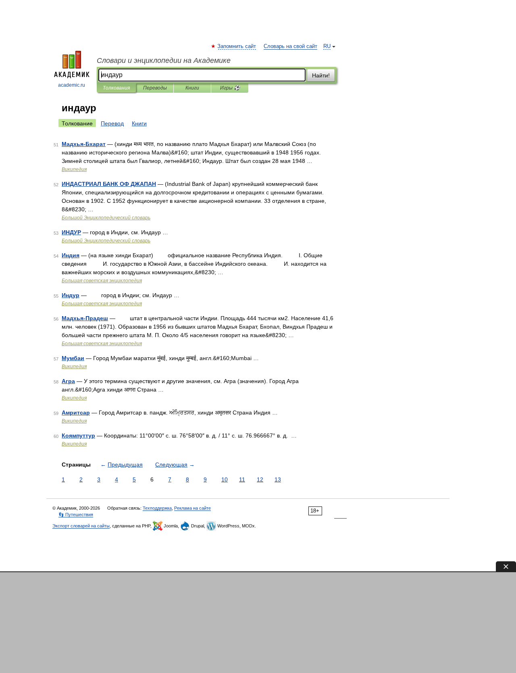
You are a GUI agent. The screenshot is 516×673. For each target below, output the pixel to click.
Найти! (321, 75)
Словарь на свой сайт (290, 46)
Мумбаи (73, 358)
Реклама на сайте (192, 508)
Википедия (74, 169)
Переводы (155, 88)
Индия (70, 255)
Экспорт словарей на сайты (81, 525)
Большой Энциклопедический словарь (106, 218)
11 (242, 479)
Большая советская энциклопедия (102, 280)
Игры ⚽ (230, 88)
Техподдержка (157, 508)
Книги (192, 88)
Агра (68, 381)
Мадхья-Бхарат (84, 144)
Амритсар (76, 412)
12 (260, 479)
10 (224, 479)
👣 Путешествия (75, 514)
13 (278, 479)
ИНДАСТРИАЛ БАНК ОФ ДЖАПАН (109, 184)
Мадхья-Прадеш (85, 318)
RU (327, 46)
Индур (70, 295)
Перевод (112, 123)
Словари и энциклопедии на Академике (164, 60)
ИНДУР (71, 232)
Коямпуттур (78, 435)
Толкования (116, 88)
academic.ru (71, 85)
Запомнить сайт (237, 46)
